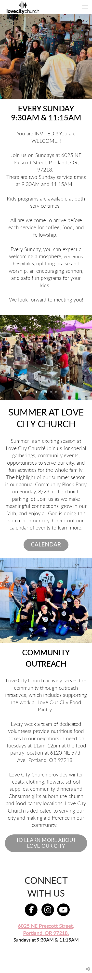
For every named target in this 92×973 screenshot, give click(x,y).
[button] (46, 843)
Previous (11, 357)
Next (80, 357)
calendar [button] (46, 544)
